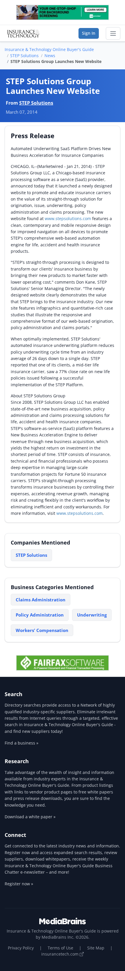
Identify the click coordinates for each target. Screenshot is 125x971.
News (49, 55)
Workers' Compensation (42, 630)
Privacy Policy (21, 948)
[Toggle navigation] (113, 33)
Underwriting (92, 615)
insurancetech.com (60, 954)
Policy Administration (40, 615)
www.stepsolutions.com (68, 218)
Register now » (19, 883)
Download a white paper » (30, 816)
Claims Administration (40, 600)
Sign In (88, 33)
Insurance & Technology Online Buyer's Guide (49, 49)
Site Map (95, 948)
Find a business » (21, 743)
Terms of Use (60, 948)
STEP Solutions (24, 55)
